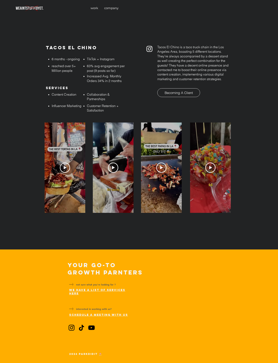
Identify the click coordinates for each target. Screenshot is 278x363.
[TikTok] (81, 328)
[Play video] (65, 168)
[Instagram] (149, 49)
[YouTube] (91, 328)
